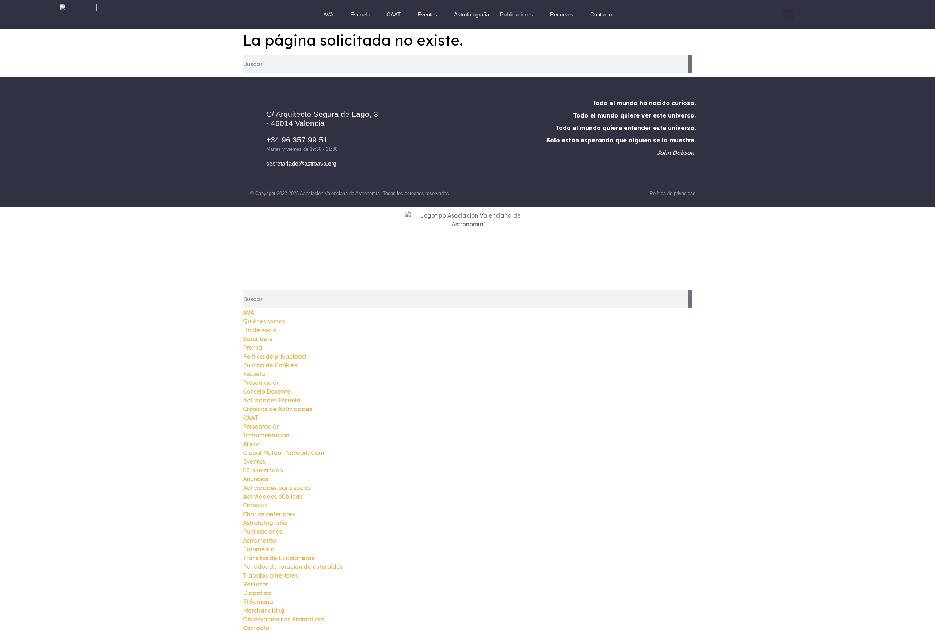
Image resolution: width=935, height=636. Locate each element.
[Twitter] (477, 139)
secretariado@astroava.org (301, 164)
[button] (788, 14)
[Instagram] (457, 139)
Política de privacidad (672, 193)
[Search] (690, 64)
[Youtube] (497, 139)
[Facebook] (437, 139)
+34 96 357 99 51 (297, 139)
